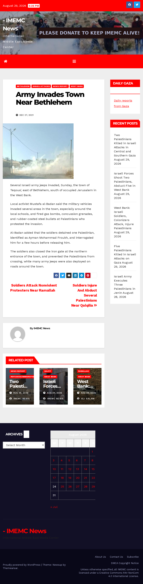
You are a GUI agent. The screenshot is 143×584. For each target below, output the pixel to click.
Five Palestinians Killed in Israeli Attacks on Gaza (125, 254)
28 (85, 486)
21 (85, 478)
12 (69, 469)
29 (93, 486)
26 (70, 486)
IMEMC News (42, 328)
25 (62, 486)
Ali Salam (87, 398)
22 (93, 478)
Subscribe (133, 556)
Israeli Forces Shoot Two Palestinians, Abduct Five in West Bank (124, 182)
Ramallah (83, 371)
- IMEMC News (24, 531)
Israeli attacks (41, 86)
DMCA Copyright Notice (125, 563)
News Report (60, 86)
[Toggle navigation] (74, 61)
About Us (100, 556)
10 (54, 469)
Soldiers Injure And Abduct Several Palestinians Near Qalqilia (84, 295)
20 (78, 478)
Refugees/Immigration (23, 377)
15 (93, 469)
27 (78, 486)
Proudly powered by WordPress (22, 564)
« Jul (53, 507)
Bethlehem (23, 86)
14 (85, 469)
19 (69, 478)
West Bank (77, 86)
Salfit (47, 371)
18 (62, 478)
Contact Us (116, 556)
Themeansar (10, 568)
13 (77, 469)
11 (62, 469)
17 (54, 478)
